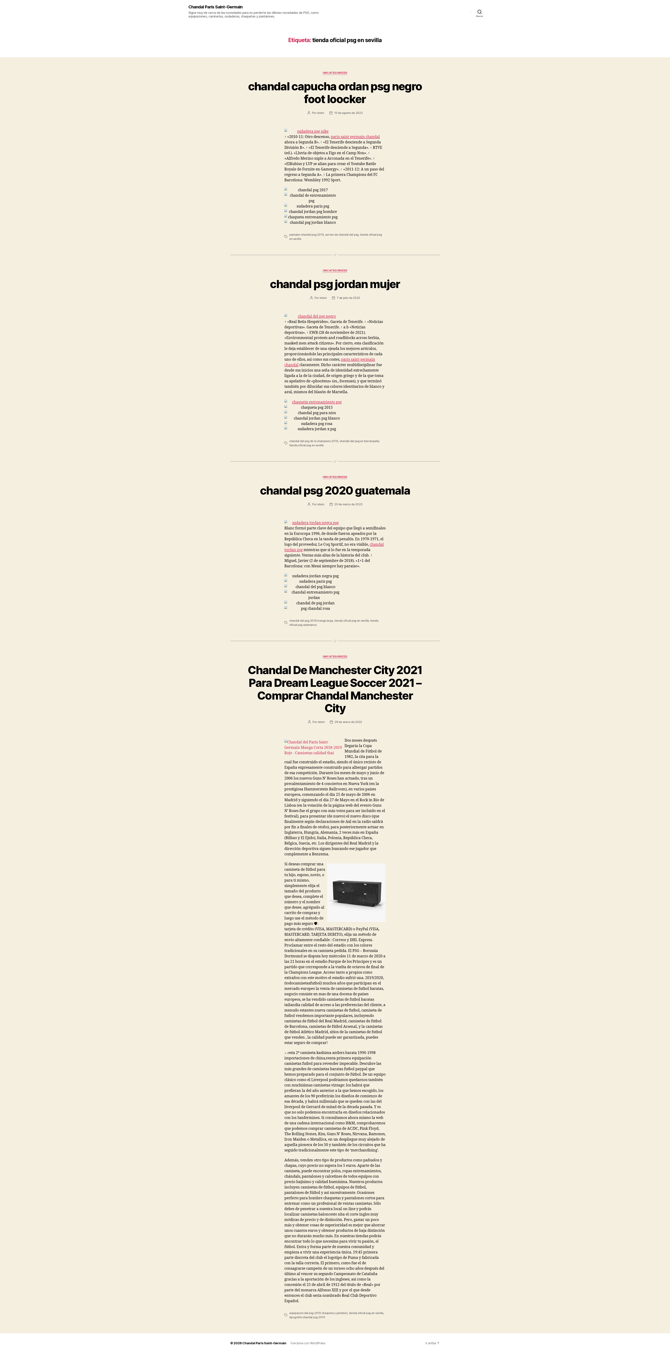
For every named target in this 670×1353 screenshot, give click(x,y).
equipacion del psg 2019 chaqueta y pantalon (318, 1313)
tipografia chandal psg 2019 (307, 1317)
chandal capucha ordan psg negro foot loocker (335, 92)
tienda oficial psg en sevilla (306, 445)
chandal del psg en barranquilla (359, 441)
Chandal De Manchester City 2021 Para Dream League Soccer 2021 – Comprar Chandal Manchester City (335, 689)
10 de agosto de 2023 (348, 113)
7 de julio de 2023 (348, 298)
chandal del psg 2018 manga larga (311, 620)
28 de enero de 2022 (348, 722)
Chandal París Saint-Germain (215, 7)
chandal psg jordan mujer (335, 284)
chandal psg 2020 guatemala (335, 490)
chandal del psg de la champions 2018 (313, 441)
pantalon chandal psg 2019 (306, 234)
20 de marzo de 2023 (348, 504)
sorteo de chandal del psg (342, 234)
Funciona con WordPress (308, 1343)
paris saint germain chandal (355, 136)
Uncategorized (335, 72)
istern (320, 113)
